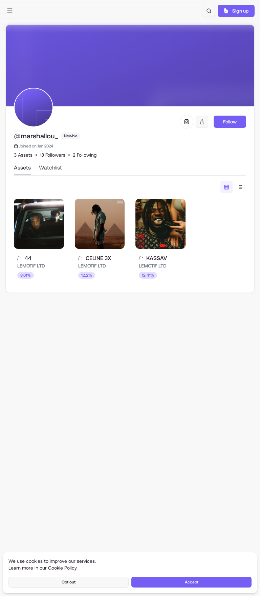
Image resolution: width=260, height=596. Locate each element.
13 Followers (52, 155)
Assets (22, 167)
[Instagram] (186, 121)
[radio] (226, 187)
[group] (233, 187)
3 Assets (23, 155)
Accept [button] (191, 582)
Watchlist (50, 167)
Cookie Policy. (63, 568)
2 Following (84, 155)
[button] (10, 11)
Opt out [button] (68, 582)
